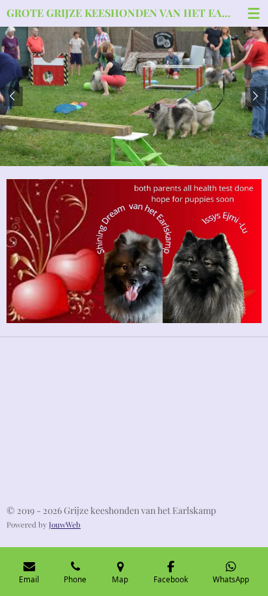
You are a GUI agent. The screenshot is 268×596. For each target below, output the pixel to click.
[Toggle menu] (253, 13)
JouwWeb (65, 524)
